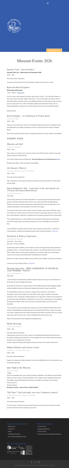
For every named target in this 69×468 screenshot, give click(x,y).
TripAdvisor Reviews (14, 434)
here (58, 159)
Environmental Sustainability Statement (49, 434)
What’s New (11, 426)
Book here (55, 231)
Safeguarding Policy (44, 429)
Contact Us (11, 429)
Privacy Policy (42, 431)
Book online (20, 92)
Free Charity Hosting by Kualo (17, 436)
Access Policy (42, 426)
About (10, 431)
